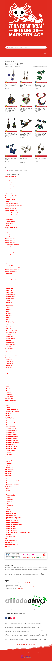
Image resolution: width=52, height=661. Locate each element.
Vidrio (7, 392)
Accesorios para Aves (11, 476)
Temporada (8, 340)
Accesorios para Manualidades (12, 205)
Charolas (8, 246)
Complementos (9, 186)
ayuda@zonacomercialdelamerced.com (32, 586)
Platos (7, 452)
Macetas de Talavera (11, 434)
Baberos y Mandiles (10, 178)
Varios (7, 234)
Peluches (7, 511)
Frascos (8, 377)
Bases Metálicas (10, 422)
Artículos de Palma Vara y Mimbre (14, 524)
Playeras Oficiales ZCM (10, 513)
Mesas (7, 490)
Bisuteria (7, 281)
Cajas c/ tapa (9, 298)
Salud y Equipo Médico (10, 540)
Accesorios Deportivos (10, 197)
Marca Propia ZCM (9, 473)
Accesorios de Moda (9, 176)
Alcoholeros (9, 359)
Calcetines (8, 182)
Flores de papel (8, 396)
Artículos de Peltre (10, 526)
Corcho (7, 326)
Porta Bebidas (9, 275)
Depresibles (9, 373)
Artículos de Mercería (10, 210)
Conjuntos (8, 505)
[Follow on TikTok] (14, 618)
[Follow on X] (9, 618)
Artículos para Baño (9, 238)
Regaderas (8, 454)
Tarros (7, 309)
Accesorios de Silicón (10, 195)
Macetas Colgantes (10, 428)
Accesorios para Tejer (11, 214)
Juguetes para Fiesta (11, 409)
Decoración (7, 321)
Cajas (7, 497)
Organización (8, 494)
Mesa (7, 256)
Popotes (8, 261)
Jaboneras (7, 415)
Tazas (7, 311)
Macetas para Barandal (11, 438)
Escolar (7, 405)
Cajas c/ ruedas (9, 296)
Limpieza (7, 460)
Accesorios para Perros (11, 484)
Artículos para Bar (9, 240)
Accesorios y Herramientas (12, 420)
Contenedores (9, 248)
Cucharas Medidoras (10, 199)
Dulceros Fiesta (9, 328)
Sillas (7, 492)
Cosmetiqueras (9, 221)
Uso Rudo (8, 302)
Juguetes (8, 407)
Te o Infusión (9, 402)
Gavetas (8, 507)
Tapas (7, 388)
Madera (8, 206)
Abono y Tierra (9, 418)
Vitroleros (8, 394)
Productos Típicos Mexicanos (12, 517)
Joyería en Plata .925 (9, 458)
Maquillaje (8, 223)
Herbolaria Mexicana (10, 400)
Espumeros (8, 375)
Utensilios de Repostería (10, 544)
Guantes (8, 188)
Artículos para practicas (10, 277)
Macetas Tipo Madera (11, 446)
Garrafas (8, 378)
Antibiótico (8, 361)
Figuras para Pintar (10, 330)
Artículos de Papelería (10, 216)
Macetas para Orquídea (11, 440)
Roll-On (7, 386)
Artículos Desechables (10, 227)
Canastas (8, 501)
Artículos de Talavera (11, 530)
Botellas (8, 365)
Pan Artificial (9, 336)
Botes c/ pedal (9, 290)
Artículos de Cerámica (11, 520)
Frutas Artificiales (10, 332)
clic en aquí (20, 588)
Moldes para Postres (11, 257)
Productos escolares (10, 515)
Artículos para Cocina (10, 242)
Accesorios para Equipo (11, 244)
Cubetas (8, 465)
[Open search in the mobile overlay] (26, 47)
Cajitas (7, 324)
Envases (7, 357)
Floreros (8, 424)
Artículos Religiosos (9, 279)
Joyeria (6, 456)
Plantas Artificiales (10, 338)
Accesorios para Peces (11, 482)
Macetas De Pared (10, 432)
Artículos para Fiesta (10, 271)
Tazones (8, 313)
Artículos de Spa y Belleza (11, 218)
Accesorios (8, 219)
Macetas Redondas (10, 444)
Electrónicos (8, 348)
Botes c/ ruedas (9, 292)
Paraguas (8, 191)
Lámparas (8, 353)
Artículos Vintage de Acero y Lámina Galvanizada (17, 532)
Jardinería (7, 417)
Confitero (8, 369)
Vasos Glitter (9, 342)
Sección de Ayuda (29, 582)
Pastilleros (8, 384)
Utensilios (8, 265)
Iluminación (8, 351)
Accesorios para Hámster (12, 480)
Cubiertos (8, 232)
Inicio (6, 61)
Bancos (7, 488)
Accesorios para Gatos (11, 478)
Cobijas (7, 184)
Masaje (7, 225)
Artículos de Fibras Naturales (12, 522)
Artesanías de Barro (10, 518)
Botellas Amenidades (10, 285)
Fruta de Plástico (10, 426)
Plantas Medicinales (10, 536)
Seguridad (7, 542)
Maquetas (7, 471)
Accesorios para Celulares (11, 203)
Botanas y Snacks (10, 230)
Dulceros (8, 273)
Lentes (7, 190)
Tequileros (8, 315)
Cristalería (7, 304)
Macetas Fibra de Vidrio (11, 436)
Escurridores (9, 252)
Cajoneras (8, 499)
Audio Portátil (9, 350)
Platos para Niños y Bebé (12, 411)
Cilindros (8, 367)
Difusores (7, 346)
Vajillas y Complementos (11, 267)
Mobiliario (7, 486)
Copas (7, 307)
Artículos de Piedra (10, 528)
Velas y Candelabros (10, 344)
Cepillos (8, 463)
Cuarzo (6, 319)
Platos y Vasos (9, 259)
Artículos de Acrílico (9, 208)
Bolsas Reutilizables (9, 283)
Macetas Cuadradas (10, 430)
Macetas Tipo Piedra (11, 448)
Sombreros (8, 193)
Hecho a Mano (8, 398)
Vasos (7, 201)
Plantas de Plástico (10, 450)
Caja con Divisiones (10, 294)
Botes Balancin (9, 288)
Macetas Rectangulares (11, 442)
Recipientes (9, 263)
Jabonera (7, 413)
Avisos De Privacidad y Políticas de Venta (26, 644)
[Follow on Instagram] (11, 618)
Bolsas (7, 180)
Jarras (7, 254)
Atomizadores (9, 363)
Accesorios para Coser (11, 212)
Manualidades (8, 469)
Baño (7, 461)
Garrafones (8, 380)
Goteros (8, 382)
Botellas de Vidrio (10, 322)
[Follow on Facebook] (6, 618)
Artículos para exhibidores (11, 269)
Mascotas (7, 475)
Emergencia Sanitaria (10, 355)
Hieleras (8, 300)
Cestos (7, 503)
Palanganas (9, 467)
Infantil (7, 404)
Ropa (6, 538)
